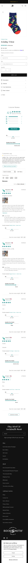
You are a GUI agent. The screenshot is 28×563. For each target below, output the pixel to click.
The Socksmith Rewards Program (10, 470)
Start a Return (6, 500)
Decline (13, 556)
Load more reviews (14, 414)
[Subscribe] (23, 433)
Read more (5, 213)
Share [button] (3, 94)
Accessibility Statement (8, 519)
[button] (2, 5)
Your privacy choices (7, 522)
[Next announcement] (25, 1)
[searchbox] (8, 172)
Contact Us (5, 497)
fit (3, 178)
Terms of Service (7, 513)
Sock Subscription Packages (9, 446)
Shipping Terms (6, 476)
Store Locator (6, 483)
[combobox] (20, 184)
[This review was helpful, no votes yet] (21, 237)
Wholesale (5, 480)
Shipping (2, 52)
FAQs (4, 494)
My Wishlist (5, 459)
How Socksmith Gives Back (9, 467)
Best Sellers (5, 449)
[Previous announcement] (2, 1)
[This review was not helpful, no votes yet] (24, 237)
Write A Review (14, 128)
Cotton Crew (4, 39)
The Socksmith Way (7, 473)
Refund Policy (6, 510)
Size (2, 61)
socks (16, 178)
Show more (4, 181)
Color (2, 55)
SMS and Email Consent (8, 507)
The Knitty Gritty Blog (8, 486)
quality (11, 178)
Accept (13, 552)
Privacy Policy (6, 504)
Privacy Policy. (13, 549)
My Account (5, 516)
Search (4, 456)
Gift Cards (5, 452)
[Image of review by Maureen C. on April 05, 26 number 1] (5, 200)
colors (7, 178)
